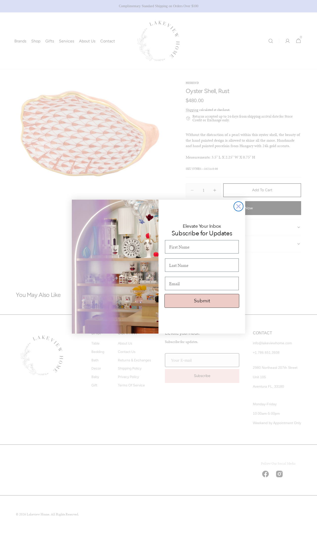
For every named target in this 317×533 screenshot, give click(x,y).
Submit (202, 300)
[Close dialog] (238, 206)
